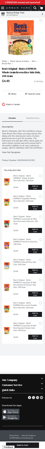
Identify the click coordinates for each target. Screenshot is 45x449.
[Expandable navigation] (2, 8)
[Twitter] (33, 398)
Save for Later (34, 94)
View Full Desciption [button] (11, 152)
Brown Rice (6, 63)
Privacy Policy (14, 436)
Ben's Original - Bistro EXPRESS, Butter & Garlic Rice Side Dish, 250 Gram (24, 178)
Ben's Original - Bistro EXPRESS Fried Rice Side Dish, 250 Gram (26, 241)
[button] (35, 8)
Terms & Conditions (29, 436)
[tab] (12, 118)
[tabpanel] (22, 234)
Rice (33, 61)
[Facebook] (29, 398)
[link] (32, 94)
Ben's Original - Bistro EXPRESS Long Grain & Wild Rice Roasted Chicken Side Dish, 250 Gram (25, 327)
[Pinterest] (41, 398)
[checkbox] (41, 21)
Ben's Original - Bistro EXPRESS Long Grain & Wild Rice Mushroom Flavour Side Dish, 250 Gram (25, 283)
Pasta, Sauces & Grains (19, 61)
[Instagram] (37, 398)
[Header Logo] (17, 8)
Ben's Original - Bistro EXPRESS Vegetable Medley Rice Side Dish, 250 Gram (25, 198)
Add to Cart (35, 187)
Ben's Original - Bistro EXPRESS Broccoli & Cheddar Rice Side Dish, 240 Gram (25, 305)
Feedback (8, 447)
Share (13, 94)
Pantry (4, 61)
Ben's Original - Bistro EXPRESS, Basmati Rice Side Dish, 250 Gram (25, 262)
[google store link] (11, 419)
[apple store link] (11, 413)
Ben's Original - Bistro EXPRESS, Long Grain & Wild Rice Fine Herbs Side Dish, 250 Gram (26, 220)
